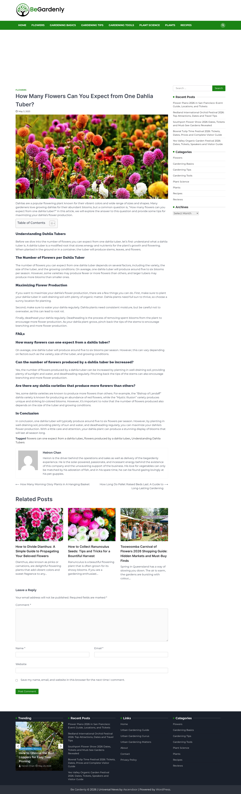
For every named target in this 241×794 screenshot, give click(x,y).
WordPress (163, 789)
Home (22, 25)
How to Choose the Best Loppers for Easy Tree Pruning (36, 757)
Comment (23, 604)
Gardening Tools (121, 25)
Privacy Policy (128, 759)
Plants (170, 25)
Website (21, 664)
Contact (125, 753)
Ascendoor (130, 789)
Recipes (186, 25)
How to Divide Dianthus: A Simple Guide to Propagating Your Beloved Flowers (37, 551)
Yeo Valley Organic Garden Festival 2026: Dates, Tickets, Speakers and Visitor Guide (88, 776)
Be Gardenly (78, 789)
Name (20, 648)
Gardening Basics (63, 25)
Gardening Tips (92, 25)
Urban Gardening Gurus (134, 736)
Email (98, 648)
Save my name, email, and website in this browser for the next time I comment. (73, 679)
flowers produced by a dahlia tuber (107, 438)
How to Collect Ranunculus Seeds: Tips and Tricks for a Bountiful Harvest (89, 551)
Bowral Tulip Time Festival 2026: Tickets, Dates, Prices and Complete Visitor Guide (91, 763)
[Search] (223, 25)
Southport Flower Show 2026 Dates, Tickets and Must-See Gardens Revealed (89, 750)
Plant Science (149, 25)
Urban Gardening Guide (134, 730)
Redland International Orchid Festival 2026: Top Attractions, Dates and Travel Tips (90, 737)
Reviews (178, 199)
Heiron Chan (28, 766)
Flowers (38, 25)
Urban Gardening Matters (135, 741)
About (124, 747)
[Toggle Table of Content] (50, 223)
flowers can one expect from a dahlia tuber (55, 438)
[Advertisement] (120, 54)
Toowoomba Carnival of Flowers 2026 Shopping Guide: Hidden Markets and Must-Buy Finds (143, 554)
